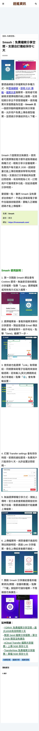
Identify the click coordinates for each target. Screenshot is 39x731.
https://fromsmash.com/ (18, 222)
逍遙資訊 (19, 3)
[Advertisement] (19, 21)
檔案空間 (25, 660)
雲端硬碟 (13, 88)
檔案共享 (11, 92)
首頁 (4, 36)
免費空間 (10, 36)
